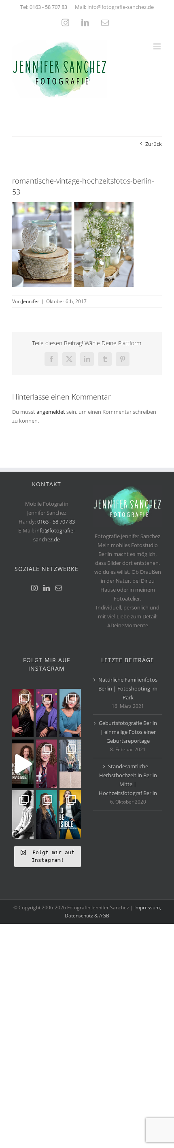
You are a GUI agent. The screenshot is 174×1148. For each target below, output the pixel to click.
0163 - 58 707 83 (48, 7)
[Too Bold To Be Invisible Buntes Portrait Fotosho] (23, 764)
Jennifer (30, 301)
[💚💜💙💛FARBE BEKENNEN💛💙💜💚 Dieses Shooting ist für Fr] (70, 814)
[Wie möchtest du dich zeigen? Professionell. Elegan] (46, 814)
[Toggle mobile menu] (157, 46)
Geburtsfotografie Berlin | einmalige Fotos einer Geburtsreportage (128, 731)
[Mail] (58, 588)
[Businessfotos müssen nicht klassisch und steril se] (46, 713)
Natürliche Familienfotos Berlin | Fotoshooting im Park (127, 688)
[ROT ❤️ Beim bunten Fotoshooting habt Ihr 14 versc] (23, 713)
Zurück (153, 144)
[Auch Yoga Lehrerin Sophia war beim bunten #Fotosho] (70, 713)
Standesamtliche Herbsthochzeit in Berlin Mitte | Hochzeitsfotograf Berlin (128, 780)
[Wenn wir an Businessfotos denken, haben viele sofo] (70, 764)
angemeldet (50, 411)
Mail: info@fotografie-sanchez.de (114, 7)
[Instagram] (34, 588)
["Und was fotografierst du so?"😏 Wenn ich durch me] (23, 814)
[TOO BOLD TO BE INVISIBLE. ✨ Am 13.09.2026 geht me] (46, 764)
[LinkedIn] (46, 588)
